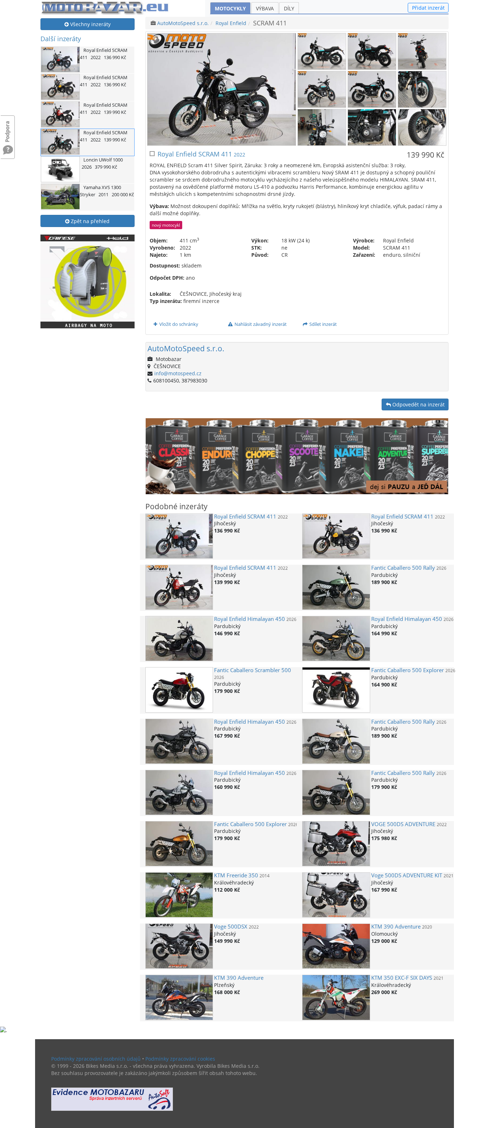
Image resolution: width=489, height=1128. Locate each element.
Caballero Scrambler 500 (252, 670)
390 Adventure (396, 926)
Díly (289, 8)
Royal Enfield (231, 23)
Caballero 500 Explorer (407, 670)
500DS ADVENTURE (403, 824)
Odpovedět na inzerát (418, 404)
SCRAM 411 (245, 516)
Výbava (265, 8)
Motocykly (230, 8)
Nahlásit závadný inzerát (260, 324)
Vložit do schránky (178, 324)
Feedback (8, 128)
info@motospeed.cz (178, 373)
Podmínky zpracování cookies (180, 1058)
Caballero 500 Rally (403, 568)
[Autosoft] (112, 1099)
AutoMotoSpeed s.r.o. (183, 23)
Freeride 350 (236, 875)
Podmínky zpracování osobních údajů (96, 1058)
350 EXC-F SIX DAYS (401, 978)
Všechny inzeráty (90, 24)
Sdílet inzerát (322, 324)
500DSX (230, 926)
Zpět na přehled (89, 221)
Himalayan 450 (249, 619)
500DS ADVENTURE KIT (406, 875)
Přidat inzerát (428, 7)
